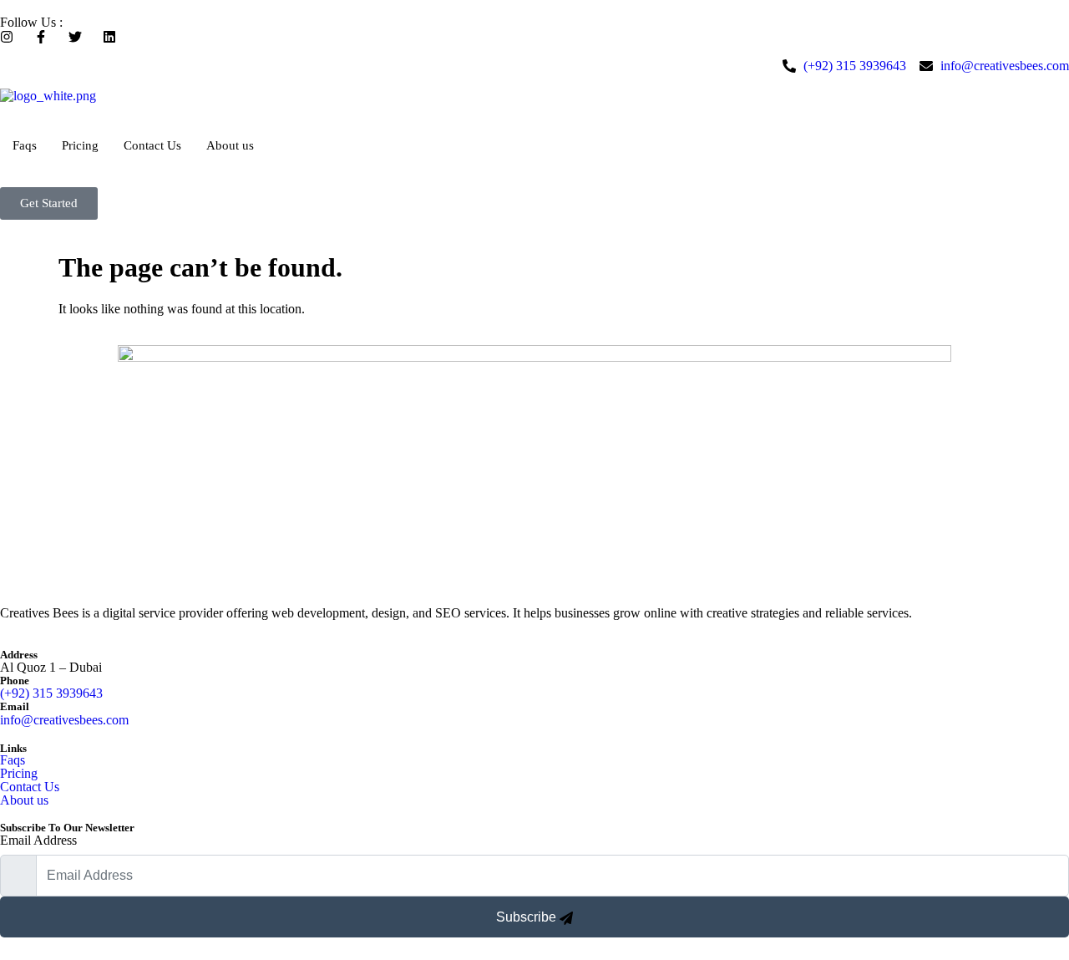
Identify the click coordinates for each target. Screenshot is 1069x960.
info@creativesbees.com (64, 720)
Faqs (25, 145)
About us (230, 145)
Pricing (80, 145)
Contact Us (152, 145)
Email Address (38, 840)
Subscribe (528, 917)
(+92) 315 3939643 (51, 693)
